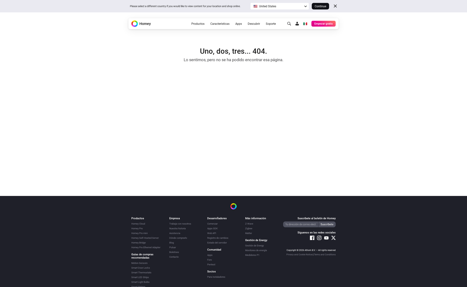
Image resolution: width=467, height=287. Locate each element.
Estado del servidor (217, 242)
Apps (238, 23)
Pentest (211, 264)
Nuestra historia (177, 228)
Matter (248, 233)
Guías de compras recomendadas (142, 256)
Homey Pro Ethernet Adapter (145, 247)
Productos (197, 23)
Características (219, 23)
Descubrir (254, 23)
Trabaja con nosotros (180, 223)
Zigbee (248, 228)
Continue (320, 6)
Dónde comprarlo (178, 238)
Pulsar (172, 247)
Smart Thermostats (141, 272)
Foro (209, 259)
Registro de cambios (217, 238)
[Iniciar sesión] (297, 23)
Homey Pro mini (139, 233)
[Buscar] (289, 23)
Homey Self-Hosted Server (145, 238)
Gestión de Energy (254, 245)
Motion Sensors (139, 263)
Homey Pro (137, 228)
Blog (171, 242)
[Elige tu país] (305, 23)
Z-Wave (249, 223)
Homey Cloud (138, 223)
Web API (211, 233)
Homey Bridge (138, 242)
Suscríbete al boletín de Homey (317, 218)
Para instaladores (216, 277)
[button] (279, 6)
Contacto (174, 256)
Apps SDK (212, 228)
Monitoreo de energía (256, 250)
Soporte (271, 23)
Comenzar (212, 223)
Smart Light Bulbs (140, 282)
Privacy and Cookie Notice (299, 254)
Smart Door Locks (140, 267)
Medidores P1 (252, 255)
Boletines (174, 252)
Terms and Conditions (325, 254)
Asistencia (174, 233)
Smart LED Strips (140, 277)
